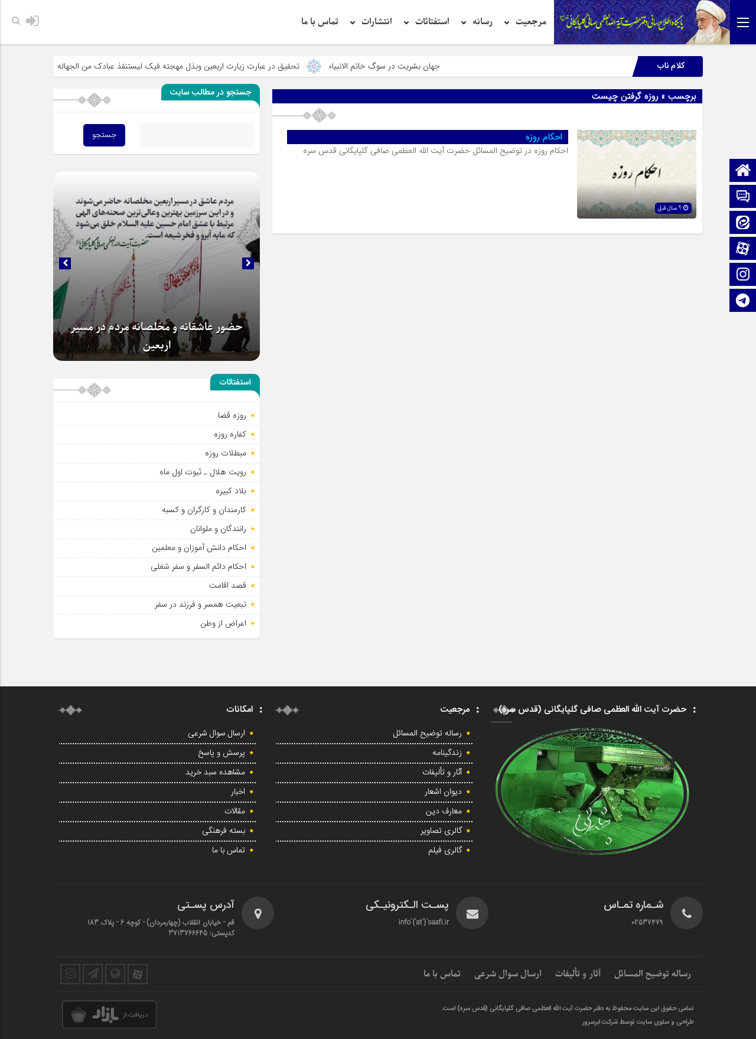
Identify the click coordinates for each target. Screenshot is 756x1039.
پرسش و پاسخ (221, 753)
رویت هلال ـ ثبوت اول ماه (202, 471)
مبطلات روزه (225, 453)
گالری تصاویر (441, 831)
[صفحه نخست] (743, 171)
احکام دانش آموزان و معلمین (199, 547)
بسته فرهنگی (223, 831)
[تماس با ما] (743, 197)
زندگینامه (447, 753)
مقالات (234, 812)
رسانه (482, 21)
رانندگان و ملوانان (218, 528)
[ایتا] (743, 223)
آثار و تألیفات (442, 773)
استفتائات (432, 21)
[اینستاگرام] (743, 275)
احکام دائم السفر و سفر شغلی (198, 566)
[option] (156, 266)
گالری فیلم (445, 850)
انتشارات (376, 21)
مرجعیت (531, 21)
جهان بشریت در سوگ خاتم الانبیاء (418, 66)
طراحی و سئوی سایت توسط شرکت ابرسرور (638, 1022)
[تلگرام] (743, 301)
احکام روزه (544, 137)
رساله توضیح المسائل (427, 734)
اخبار (238, 792)
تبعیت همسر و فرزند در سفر (200, 604)
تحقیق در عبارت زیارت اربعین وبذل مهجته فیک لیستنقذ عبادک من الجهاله (213, 66)
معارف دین (444, 812)
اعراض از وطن (223, 623)
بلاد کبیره (231, 490)
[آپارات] (743, 249)
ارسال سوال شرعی (216, 734)
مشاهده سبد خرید (215, 773)
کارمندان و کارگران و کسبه (204, 509)
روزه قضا (232, 415)
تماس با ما (319, 21)
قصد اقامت (227, 585)
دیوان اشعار (443, 792)
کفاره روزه (230, 434)
